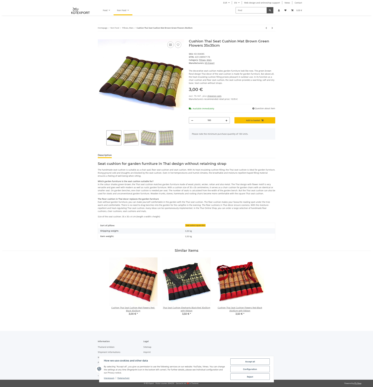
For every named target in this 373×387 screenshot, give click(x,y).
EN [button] (235, 2)
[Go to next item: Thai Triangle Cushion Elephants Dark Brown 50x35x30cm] (272, 28)
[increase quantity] (226, 120)
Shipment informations (109, 352)
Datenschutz (123, 378)
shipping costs (214, 96)
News (287, 2)
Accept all (250, 361)
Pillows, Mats (205, 60)
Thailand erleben (106, 347)
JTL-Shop (357, 383)
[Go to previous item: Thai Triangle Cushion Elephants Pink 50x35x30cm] (266, 28)
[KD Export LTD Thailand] (80, 10)
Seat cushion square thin (195, 225)
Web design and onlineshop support (262, 2)
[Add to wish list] (178, 45)
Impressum (109, 378)
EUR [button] (225, 2)
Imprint (147, 352)
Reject (250, 376)
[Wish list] (285, 10)
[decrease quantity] (192, 120)
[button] (279, 10)
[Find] (270, 10)
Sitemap (147, 347)
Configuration (250, 369)
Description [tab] (105, 155)
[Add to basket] (100, 37)
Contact (298, 2)
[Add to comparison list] (170, 45)
